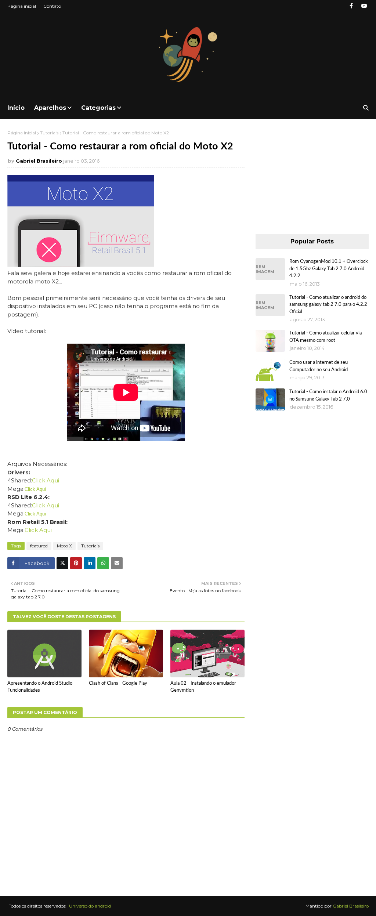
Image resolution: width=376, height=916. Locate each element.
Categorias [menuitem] (98, 107)
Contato (52, 6)
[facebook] (351, 6)
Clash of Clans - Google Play (118, 683)
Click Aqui (45, 480)
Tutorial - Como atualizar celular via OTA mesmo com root (325, 337)
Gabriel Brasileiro (39, 161)
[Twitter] (62, 563)
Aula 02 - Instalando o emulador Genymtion (203, 687)
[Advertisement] (312, 176)
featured (39, 545)
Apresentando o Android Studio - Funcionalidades (41, 687)
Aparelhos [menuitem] (50, 107)
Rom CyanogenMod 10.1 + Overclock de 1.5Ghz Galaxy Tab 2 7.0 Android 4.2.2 (328, 268)
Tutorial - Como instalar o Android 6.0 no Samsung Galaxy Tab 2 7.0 (328, 396)
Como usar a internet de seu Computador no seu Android (318, 366)
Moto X (64, 545)
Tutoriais (49, 132)
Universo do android (90, 906)
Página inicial (21, 6)
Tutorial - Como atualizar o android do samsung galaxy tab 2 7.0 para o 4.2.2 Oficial (328, 304)
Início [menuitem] (16, 107)
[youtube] (364, 6)
